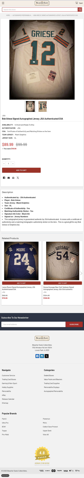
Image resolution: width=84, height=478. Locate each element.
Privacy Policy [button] (5, 475)
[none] (42, 60)
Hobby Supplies (7, 387)
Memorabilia (6, 391)
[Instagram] (42, 356)
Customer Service (8, 375)
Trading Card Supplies (52, 383)
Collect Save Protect (50, 427)
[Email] (9, 178)
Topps (4, 430)
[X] (18, 178)
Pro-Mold (5, 434)
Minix (45, 423)
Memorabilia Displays (51, 387)
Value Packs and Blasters (53, 379)
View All (46, 434)
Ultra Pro (5, 423)
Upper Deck (47, 430)
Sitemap (5, 403)
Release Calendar (8, 399)
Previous (3, 273)
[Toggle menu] (3, 3)
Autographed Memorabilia (53, 391)
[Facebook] (4, 178)
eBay (4, 395)
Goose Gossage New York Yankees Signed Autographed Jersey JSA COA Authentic (58, 288)
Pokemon (46, 419)
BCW (4, 427)
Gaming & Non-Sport (9, 383)
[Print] (13, 178)
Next (81, 273)
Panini (4, 419)
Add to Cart (21, 283)
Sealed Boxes (49, 375)
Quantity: (6, 159)
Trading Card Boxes (9, 379)
